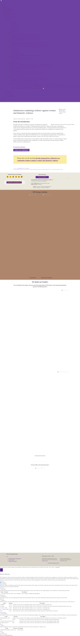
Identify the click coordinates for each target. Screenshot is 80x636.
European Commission (29, 169)
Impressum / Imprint (13, 561)
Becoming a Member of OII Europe (19, 54)
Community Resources (14, 63)
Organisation (12, 47)
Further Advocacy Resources (15, 56)
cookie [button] (1, 631)
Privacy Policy (12, 559)
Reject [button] (53, 567)
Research (7, 19)
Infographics (14, 31)
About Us (5, 89)
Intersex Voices (15, 61)
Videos (13, 60)
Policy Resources (13, 22)
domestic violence (19, 169)
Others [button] (1, 624)
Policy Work (7, 15)
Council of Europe (15, 26)
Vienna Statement (8, 10)
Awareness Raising (9, 13)
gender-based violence (38, 169)
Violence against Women (55, 169)
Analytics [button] (2, 599)
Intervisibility (33, 277)
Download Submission (21, 150)
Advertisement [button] (3, 612)
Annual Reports (15, 50)
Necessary (3, 582)
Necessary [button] (2, 581)
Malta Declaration (8, 7)
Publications (12, 32)
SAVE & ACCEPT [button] (3, 633)
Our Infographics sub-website (18, 75)
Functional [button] (2, 587)
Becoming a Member (9, 95)
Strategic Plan (14, 51)
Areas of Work (6, 11)
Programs (11, 76)
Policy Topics (14, 23)
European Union (15, 24)
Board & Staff (8, 92)
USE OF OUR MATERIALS (15, 83)
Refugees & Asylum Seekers (10, 17)
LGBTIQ (43, 169)
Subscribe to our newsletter (14, 182)
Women (61, 169)
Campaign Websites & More (15, 69)
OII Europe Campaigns (46, 277)
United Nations (15, 27)
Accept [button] (50, 567)
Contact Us (5, 97)
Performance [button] (2, 595)
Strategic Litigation (9, 18)
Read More (57, 567)
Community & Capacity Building (11, 14)
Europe (23, 168)
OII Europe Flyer (15, 48)
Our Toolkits (12, 40)
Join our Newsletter (16, 68)
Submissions (14, 28)
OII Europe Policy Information (15, 558)
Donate (4, 99)
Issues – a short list (15, 30)
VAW (50, 169)
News (4, 5)
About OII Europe (8, 91)
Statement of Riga (8, 9)
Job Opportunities (15, 52)
